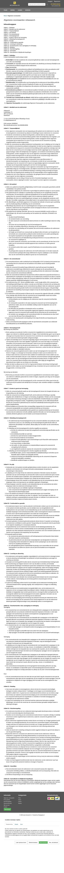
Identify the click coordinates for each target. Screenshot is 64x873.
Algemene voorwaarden (9, 798)
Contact (5, 807)
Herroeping (7, 809)
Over (21, 824)
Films (5, 10)
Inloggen (50, 1)
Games (20, 10)
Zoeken (47, 4)
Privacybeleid (7, 799)
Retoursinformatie (8, 803)
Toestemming (9, 824)
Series (12, 10)
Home (5, 15)
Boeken (27, 10)
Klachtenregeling (7, 801)
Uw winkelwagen (55, 4)
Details (16, 824)
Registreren (57, 1)
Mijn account (7, 805)
